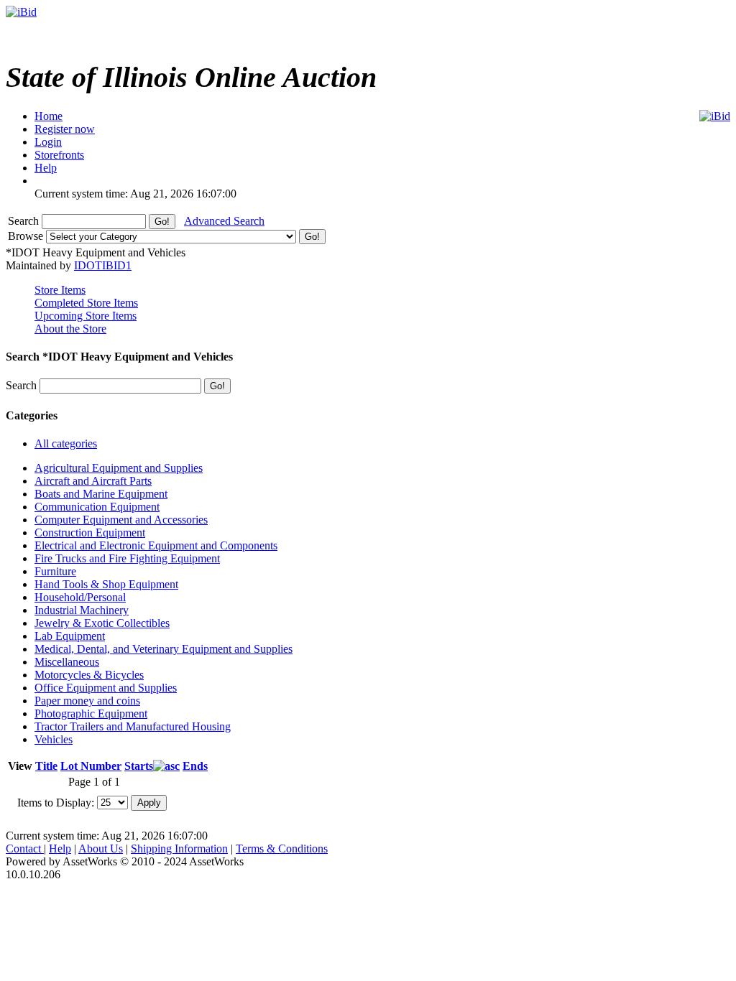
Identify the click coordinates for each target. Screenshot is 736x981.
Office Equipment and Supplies (105, 688)
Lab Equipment (69, 636)
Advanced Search (224, 221)
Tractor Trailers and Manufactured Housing (132, 726)
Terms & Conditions (282, 848)
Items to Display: (55, 802)
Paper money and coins (87, 700)
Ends (195, 766)
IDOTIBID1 (103, 265)
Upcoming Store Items (85, 316)
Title (46, 766)
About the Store (70, 328)
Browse (27, 236)
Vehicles (53, 739)
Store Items (60, 290)
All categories (65, 443)
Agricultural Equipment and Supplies (118, 468)
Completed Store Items (86, 303)
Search (25, 221)
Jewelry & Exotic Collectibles (102, 623)
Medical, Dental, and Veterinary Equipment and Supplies (163, 649)
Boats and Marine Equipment (100, 494)
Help (60, 848)
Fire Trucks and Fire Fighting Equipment (127, 558)
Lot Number (90, 766)
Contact (25, 848)
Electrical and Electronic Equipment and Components (155, 545)
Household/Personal (80, 597)
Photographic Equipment (90, 713)
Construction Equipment (89, 532)
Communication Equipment (97, 507)
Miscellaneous (66, 662)
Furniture (55, 571)
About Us (100, 848)
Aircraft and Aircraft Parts (93, 481)
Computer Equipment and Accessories (121, 519)
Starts (138, 766)
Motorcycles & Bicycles (89, 675)
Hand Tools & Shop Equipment (106, 584)
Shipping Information (179, 848)
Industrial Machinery (81, 610)
